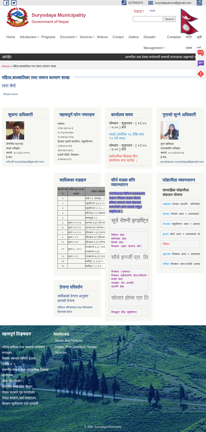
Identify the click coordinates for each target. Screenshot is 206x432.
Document (67, 37)
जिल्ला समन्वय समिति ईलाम (18, 358)
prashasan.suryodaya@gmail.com (182, 161)
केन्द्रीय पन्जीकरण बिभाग (17, 387)
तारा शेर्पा (9, 85)
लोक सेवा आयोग (12, 381)
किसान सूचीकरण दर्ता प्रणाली (20, 404)
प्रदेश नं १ (8, 364)
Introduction (28, 37)
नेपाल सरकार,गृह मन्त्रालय (18, 392)
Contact (118, 37)
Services (86, 37)
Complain (174, 37)
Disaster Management (153, 42)
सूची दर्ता (199, 42)
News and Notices (69, 340)
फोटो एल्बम (189, 42)
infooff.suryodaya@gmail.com (25, 161)
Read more (10, 94)
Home (10, 37)
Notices (102, 37)
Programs (48, 37)
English (138, 10)
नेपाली (152, 10)
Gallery (134, 37)
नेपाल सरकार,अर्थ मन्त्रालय (19, 398)
